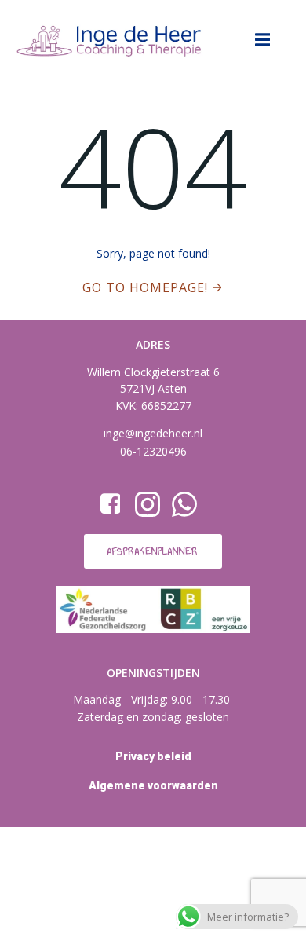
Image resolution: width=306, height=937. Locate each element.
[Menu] (263, 40)
